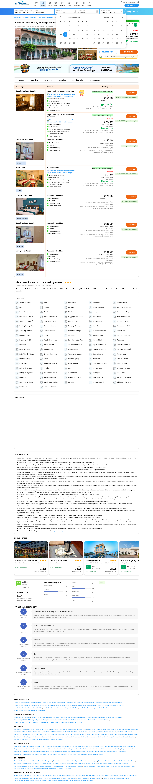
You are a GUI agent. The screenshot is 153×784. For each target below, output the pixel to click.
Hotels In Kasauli (74, 781)
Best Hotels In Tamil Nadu (37, 740)
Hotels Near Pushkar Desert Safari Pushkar (28, 708)
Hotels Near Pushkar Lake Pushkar (53, 703)
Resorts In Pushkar (20, 769)
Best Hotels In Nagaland (127, 737)
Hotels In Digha (42, 776)
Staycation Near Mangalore (96, 752)
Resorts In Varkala (64, 766)
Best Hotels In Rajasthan (130, 729)
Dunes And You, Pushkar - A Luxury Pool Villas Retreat (31, 722)
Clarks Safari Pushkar (104, 717)
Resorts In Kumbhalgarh (89, 761)
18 (82, 34)
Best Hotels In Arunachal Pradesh (98, 734)
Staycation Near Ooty (92, 746)
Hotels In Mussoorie (105, 776)
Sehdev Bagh (116, 717)
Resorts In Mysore (66, 764)
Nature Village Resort (89, 717)
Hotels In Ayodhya (109, 778)
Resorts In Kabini (130, 761)
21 (65, 39)
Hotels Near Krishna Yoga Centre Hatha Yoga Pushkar (97, 708)
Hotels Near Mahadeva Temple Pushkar (53, 705)
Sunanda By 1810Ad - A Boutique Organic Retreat (30, 720)
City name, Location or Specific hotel (26, 10)
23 (74, 39)
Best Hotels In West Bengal (90, 732)
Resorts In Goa (119, 761)
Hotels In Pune (46, 781)
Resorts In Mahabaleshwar (23, 764)
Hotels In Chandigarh (21, 778)
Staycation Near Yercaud (22, 754)
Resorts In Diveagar (92, 764)
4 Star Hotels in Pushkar (45, 17)
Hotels (21, 17)
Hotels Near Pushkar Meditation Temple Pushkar (30, 710)
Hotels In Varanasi (92, 776)
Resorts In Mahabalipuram (37, 766)
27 (61, 43)
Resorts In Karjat (19, 761)
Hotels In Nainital (118, 776)
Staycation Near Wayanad (23, 749)
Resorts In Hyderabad (60, 761)
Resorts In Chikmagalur (108, 764)
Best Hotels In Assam (117, 734)
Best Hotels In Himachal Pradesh (62, 729)
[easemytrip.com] (22, 6)
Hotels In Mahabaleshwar (32, 781)
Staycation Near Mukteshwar (59, 754)
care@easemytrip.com (59, 531)
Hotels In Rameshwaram (60, 781)
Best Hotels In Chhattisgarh (23, 737)
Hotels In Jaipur (19, 776)
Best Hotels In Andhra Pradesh (76, 734)
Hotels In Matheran (96, 778)
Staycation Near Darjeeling (109, 746)
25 (83, 39)
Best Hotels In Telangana (54, 740)
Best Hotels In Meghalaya (22, 734)
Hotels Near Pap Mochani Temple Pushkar (80, 703)
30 (74, 43)
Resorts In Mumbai (117, 766)
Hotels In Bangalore (122, 778)
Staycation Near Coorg (42, 746)
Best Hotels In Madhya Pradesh (108, 737)
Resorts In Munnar (32, 761)
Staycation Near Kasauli (41, 749)
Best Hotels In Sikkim (21, 732)
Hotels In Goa (18, 781)
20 (61, 39)
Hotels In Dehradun (87, 781)
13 (61, 34)
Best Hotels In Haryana (55, 737)
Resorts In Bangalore (45, 761)
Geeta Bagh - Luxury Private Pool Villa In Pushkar (66, 722)
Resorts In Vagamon (40, 764)
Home (16, 17)
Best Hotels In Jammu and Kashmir (38, 729)
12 (87, 30)
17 (78, 34)
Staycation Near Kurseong (94, 754)
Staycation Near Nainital (41, 752)
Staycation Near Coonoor (40, 754)
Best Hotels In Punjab (21, 740)
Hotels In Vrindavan (68, 776)
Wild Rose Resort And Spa (73, 717)
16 (74, 34)
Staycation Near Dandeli (93, 749)
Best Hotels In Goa (20, 729)
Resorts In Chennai (49, 769)
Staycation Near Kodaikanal (58, 749)
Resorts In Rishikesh (78, 764)
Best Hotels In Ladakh (95, 729)
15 (69, 34)
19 (87, 34)
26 (87, 39)
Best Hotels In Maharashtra (112, 729)
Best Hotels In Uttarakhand (52, 732)
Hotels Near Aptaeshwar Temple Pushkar (108, 703)
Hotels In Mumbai (44, 778)
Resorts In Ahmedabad (35, 769)
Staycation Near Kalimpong (77, 752)
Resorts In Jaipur (76, 766)
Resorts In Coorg (122, 764)
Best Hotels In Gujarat (40, 737)
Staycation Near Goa (77, 746)
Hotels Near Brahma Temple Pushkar (26, 705)
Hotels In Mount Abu (54, 776)
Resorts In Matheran (103, 766)
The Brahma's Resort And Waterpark (83, 720)
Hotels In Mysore (56, 778)
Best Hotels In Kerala (80, 729)
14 (65, 34)
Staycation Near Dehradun (111, 749)
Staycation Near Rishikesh (58, 752)
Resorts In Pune (129, 766)
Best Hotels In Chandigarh (56, 734)
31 (121, 43)
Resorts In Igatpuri (74, 761)
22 (70, 39)
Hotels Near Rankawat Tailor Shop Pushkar (81, 705)
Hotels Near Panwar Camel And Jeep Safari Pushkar (60, 708)
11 (82, 30)
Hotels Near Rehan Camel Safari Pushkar (110, 705)
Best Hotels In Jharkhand (72, 737)
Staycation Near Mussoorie (23, 752)
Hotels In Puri (33, 778)
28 (65, 43)
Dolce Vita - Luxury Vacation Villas (58, 720)
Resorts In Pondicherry (105, 761)
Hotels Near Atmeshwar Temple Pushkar (27, 703)
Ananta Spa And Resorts (22, 717)
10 (78, 30)
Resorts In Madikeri (89, 766)
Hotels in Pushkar (30, 17)
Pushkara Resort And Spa (39, 717)
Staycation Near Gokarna (129, 749)
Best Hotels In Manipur (124, 732)
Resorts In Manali (52, 766)
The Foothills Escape (102, 720)
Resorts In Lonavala (20, 766)
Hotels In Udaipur (31, 776)
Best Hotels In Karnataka (89, 737)
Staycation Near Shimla (77, 749)
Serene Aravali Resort (56, 717)
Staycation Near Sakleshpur (60, 746)
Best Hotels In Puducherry (107, 732)
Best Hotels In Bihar (130, 734)
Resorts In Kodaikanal (64, 769)
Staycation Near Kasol (77, 754)
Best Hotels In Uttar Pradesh (71, 732)
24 (78, 39)
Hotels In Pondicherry (69, 778)
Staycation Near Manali (127, 746)
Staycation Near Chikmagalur (24, 746)
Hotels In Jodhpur (83, 778)
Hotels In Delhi (80, 776)
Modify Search (132, 12)
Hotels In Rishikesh (130, 776)
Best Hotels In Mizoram (39, 734)
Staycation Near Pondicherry (116, 752)
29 (70, 43)
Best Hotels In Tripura (35, 732)
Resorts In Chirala (53, 764)
